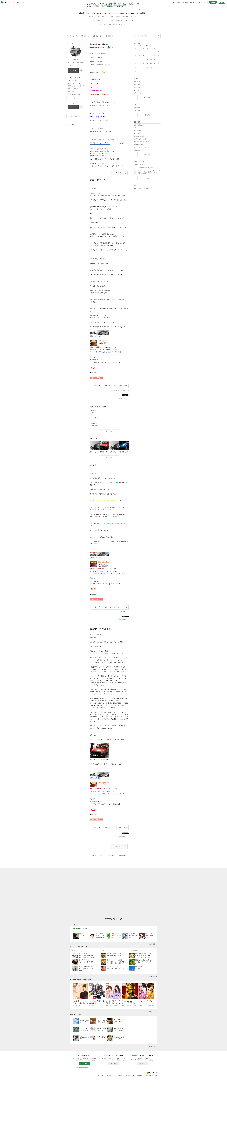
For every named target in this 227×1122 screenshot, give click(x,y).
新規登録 (213, 2)
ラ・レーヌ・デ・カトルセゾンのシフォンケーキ (107, 352)
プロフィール (71, 62)
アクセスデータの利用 (130, 1075)
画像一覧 (98, 36)
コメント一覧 (125, 390)
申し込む (142, 1063)
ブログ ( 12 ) (137, 81)
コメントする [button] (111, 386)
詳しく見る (113, 1063)
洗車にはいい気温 (139, 136)
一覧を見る (147, 97)
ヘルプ (155, 1075)
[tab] (78, 928)
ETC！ (93, 465)
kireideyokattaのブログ (140, 164)
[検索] (158, 36)
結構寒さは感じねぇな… (140, 139)
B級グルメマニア (105, 951)
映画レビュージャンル (78, 928)
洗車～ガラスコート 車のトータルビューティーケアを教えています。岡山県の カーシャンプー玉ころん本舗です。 (147, 171)
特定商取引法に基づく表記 (144, 1075)
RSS (137, 185)
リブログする (123, 385)
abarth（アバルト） (100, 628)
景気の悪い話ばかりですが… (142, 141)
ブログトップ (73, 36)
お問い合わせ (112, 1075)
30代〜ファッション (77, 951)
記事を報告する (125, 398)
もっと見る (109, 431)
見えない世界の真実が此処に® (143, 167)
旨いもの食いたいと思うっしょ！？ (144, 147)
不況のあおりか (138, 144)
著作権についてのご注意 (143, 188)
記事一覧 (86, 36)
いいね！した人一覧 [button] (114, 390)
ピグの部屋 (80, 62)
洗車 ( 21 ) (137, 87)
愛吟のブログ (70, 91)
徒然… (95, 188)
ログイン (222, 2)
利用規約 (120, 1075)
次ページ (118, 172)
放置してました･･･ (100, 180)
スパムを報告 (103, 1075)
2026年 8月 (147, 45)
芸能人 (86, 928)
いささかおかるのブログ (73, 94)
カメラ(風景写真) (133, 951)
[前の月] (140, 46)
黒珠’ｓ (75, 60)
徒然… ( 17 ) (137, 93)
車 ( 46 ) (136, 90)
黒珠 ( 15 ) (137, 84)
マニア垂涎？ (137, 133)
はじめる (84, 1063)
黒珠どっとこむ (100, 143)
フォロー (73, 70)
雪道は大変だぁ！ (139, 150)
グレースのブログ (71, 80)
